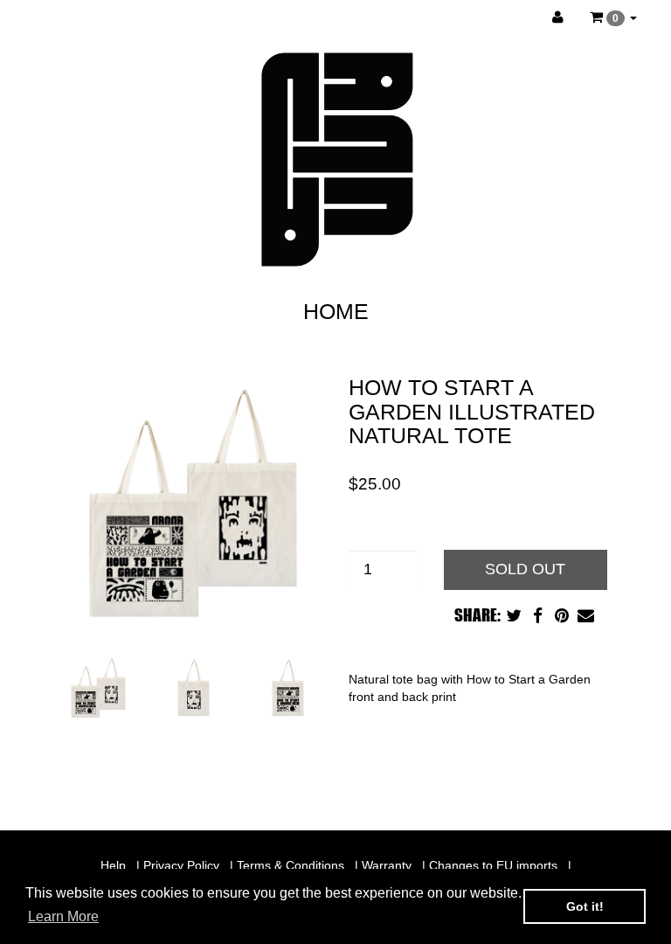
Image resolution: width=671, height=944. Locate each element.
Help (113, 865)
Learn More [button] (63, 916)
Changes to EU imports (493, 865)
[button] (613, 17)
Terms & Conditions (290, 865)
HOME (336, 311)
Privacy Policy (181, 865)
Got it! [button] (585, 906)
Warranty (387, 865)
